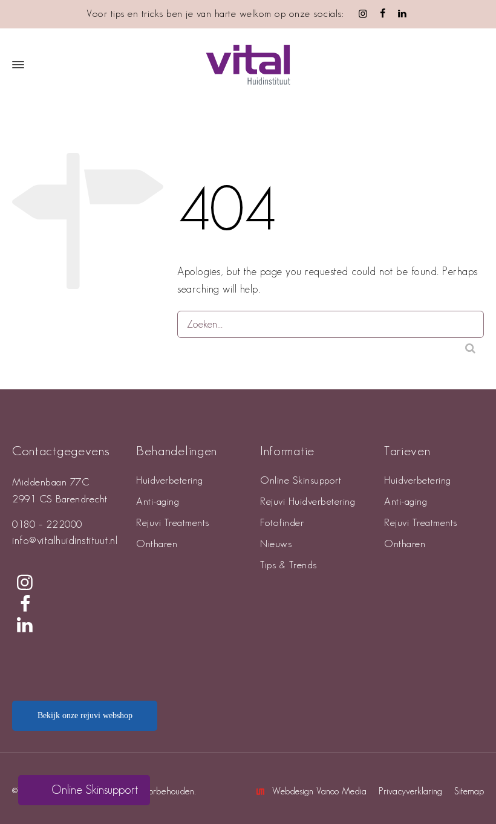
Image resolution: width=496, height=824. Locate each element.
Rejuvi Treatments (172, 523)
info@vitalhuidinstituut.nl (64, 541)
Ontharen (156, 544)
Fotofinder (282, 523)
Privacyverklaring (410, 791)
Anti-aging (157, 502)
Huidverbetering (169, 480)
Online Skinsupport (300, 480)
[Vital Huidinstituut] (248, 65)
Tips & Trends (288, 565)
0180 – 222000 (47, 525)
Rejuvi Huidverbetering (307, 502)
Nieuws (276, 544)
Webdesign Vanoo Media (319, 791)
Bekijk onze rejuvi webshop (85, 715)
